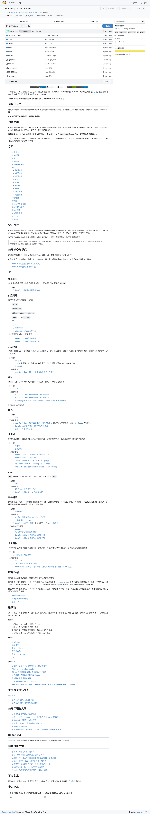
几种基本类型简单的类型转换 (26, 532)
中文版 (69, 567)
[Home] (4, 3)
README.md (12, 72)
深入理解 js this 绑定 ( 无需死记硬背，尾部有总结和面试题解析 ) (40, 400)
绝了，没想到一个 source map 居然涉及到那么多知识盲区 (35, 717)
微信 (20, 94)
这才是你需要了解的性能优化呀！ (25, 714)
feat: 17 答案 (49, 43)
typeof (17, 325)
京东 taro (15, 602)
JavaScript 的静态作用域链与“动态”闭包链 (31, 426)
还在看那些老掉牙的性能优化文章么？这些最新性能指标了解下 (36, 729)
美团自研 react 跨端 (20, 599)
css (116, 32)
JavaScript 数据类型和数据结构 (27, 290)
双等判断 (18, 366)
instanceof (19, 328)
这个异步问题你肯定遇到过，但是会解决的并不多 (31, 764)
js (137, 32)
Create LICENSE (50, 64)
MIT (118, 39)
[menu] (132, 812)
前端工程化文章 (18, 207)
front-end (123, 32)
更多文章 (15, 216)
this (16, 179)
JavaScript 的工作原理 (24, 523)
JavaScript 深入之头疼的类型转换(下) (30, 538)
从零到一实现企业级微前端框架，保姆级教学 (29, 666)
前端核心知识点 (18, 164)
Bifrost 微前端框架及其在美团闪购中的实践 (29, 672)
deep (10, 47)
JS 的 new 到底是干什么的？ (26, 489)
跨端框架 (15, 198)
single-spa (16, 642)
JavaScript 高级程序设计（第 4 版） (26, 264)
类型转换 (18, 176)
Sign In (145, 3)
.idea (10, 39)
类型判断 (18, 173)
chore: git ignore (51, 60)
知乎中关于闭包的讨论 (23, 429)
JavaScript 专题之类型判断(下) (27, 341)
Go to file (26, 26)
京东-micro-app (18, 654)
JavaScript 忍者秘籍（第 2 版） (24, 267)
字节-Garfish (17, 651)
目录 (13, 158)
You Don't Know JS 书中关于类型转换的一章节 (33, 372)
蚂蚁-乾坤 (16, 645)
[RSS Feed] (103, 8)
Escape (107, 81)
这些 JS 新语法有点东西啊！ (23, 752)
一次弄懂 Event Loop (23, 520)
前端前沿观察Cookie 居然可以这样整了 (28, 767)
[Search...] (143, 22)
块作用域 (18, 449)
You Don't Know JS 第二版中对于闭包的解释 (33, 423)
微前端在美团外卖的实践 (21, 678)
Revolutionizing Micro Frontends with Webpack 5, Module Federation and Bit (43, 684)
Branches (60, 21)
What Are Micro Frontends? (23, 669)
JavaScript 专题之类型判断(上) (27, 338)
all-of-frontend (24, 9)
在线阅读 (11, 695)
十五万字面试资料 (19, 204)
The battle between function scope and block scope (36, 467)
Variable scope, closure (24, 461)
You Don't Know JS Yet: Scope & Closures (32, 464)
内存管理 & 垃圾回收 (23, 555)
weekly (10, 56)
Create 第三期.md (51, 56)
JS (13, 167)
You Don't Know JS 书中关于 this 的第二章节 (33, 397)
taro (67, 582)
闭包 (17, 182)
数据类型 (18, 170)
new (17, 188)
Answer (11, 43)
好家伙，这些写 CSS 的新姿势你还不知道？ (29, 761)
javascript (131, 32)
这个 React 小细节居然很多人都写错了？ (28, 755)
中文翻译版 (44, 461)
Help (19, 3)
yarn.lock (11, 76)
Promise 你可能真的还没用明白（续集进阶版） (30, 770)
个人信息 (15, 219)
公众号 (94, 92)
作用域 (18, 185)
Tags (95, 21)
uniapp (60, 582)
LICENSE (11, 64)
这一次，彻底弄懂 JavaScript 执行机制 (30, 517)
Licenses (140, 812)
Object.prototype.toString (25, 331)
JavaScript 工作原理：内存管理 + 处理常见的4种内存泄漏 (38, 567)
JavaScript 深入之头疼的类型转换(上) (30, 535)
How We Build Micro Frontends (24, 681)
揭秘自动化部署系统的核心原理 (24, 720)
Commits (24, 21)
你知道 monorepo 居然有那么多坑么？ (27, 723)
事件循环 (18, 192)
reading (11, 9)
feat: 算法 (48, 68)
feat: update (49, 39)
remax (32, 589)
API (146, 812)
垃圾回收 (18, 195)
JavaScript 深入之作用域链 (26, 457)
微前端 (14, 201)
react (142, 32)
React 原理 (16, 210)
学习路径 (15, 161)
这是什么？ (16, 152)
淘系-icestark (17, 648)
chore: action (49, 52)
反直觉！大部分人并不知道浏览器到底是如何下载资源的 (34, 758)
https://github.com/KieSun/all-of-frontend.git (23, 12)
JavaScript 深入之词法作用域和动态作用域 (32, 454)
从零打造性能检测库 (20, 726)
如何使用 (15, 155)
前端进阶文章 (17, 213)
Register (134, 3)
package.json (13, 68)
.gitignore (11, 60)
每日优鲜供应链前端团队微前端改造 (26, 675)
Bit (13, 657)
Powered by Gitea (8, 812)
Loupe (17, 529)
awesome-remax (19, 595)
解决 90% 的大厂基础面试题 (23, 700)
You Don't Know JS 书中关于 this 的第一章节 (33, 394)
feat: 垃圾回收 (37, 31)
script (10, 52)
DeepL (80, 423)
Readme (120, 36)
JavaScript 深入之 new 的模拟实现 (29, 492)
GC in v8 (18, 560)
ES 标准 (18, 360)
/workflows (14, 35)
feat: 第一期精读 (50, 47)
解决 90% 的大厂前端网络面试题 (25, 703)
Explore (12, 3)
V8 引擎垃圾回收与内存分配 (26, 563)
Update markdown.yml (53, 35)
